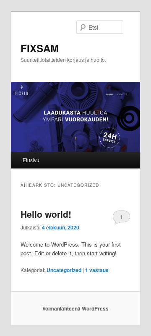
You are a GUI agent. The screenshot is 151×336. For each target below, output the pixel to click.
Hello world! (46, 214)
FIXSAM (40, 48)
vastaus (97, 270)
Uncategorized (64, 270)
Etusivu (31, 159)
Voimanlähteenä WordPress (75, 308)
